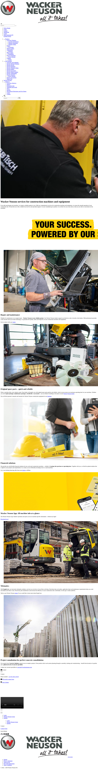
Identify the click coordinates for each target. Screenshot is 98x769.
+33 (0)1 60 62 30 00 (13, 676)
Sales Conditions (8, 765)
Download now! (5, 519)
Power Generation (11, 55)
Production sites (10, 86)
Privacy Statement (8, 761)
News (8, 88)
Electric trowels (10, 65)
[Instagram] (3, 734)
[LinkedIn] (8, 734)
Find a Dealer (7, 28)
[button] (8, 35)
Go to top (70, 757)
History (8, 84)
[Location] (1, 734)
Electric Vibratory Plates (12, 68)
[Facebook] (5, 734)
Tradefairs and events (12, 87)
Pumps (10, 59)
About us (7, 81)
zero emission (8, 61)
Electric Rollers (10, 69)
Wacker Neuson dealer (68, 393)
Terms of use (7, 762)
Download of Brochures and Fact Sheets (16, 91)
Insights (8, 90)
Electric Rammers (11, 66)
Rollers (8, 46)
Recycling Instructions (9, 763)
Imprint (5, 759)
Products (7, 39)
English (6, 36)
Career (5, 33)
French (9, 36)
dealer (14, 322)
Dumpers (10, 51)
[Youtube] (7, 734)
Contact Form (4, 728)
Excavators (11, 47)
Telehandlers (10, 50)
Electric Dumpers (11, 75)
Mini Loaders (10, 52)
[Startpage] (34, 22)
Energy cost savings (11, 77)
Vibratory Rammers (13, 43)
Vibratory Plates (12, 44)
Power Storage (11, 57)
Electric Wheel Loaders (12, 72)
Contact (5, 31)
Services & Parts (8, 80)
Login (5, 29)
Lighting (9, 58)
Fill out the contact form (8, 679)
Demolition (11, 54)
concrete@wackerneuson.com (24, 667)
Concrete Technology (13, 41)
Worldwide (6, 32)
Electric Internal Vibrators (13, 63)
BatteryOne (9, 79)
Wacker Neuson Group (9, 716)
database (49, 396)
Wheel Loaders (10, 48)
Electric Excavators (11, 70)
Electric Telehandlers (12, 73)
